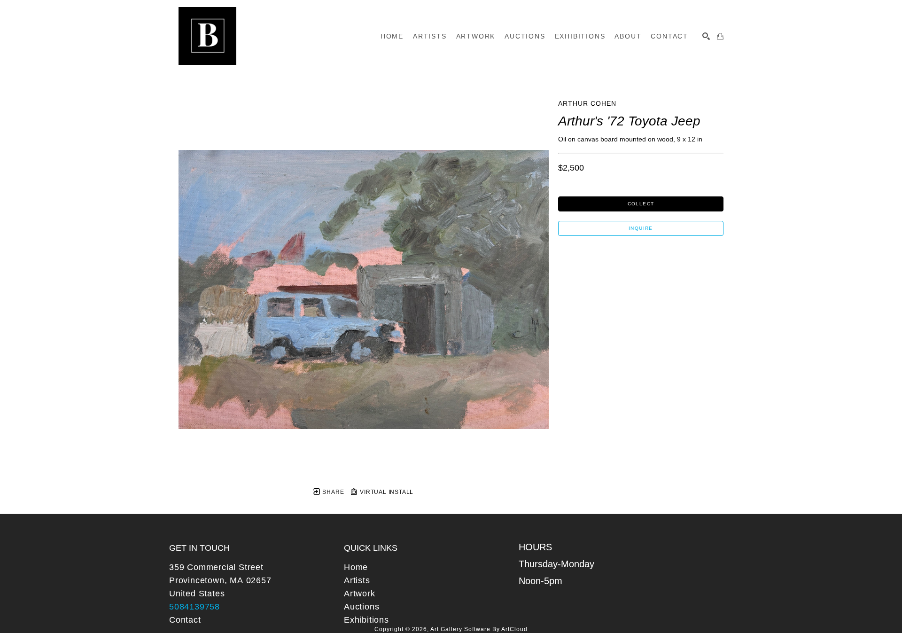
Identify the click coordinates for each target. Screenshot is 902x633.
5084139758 (194, 606)
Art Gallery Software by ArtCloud (479, 629)
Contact (185, 620)
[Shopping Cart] (720, 36)
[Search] (706, 36)
